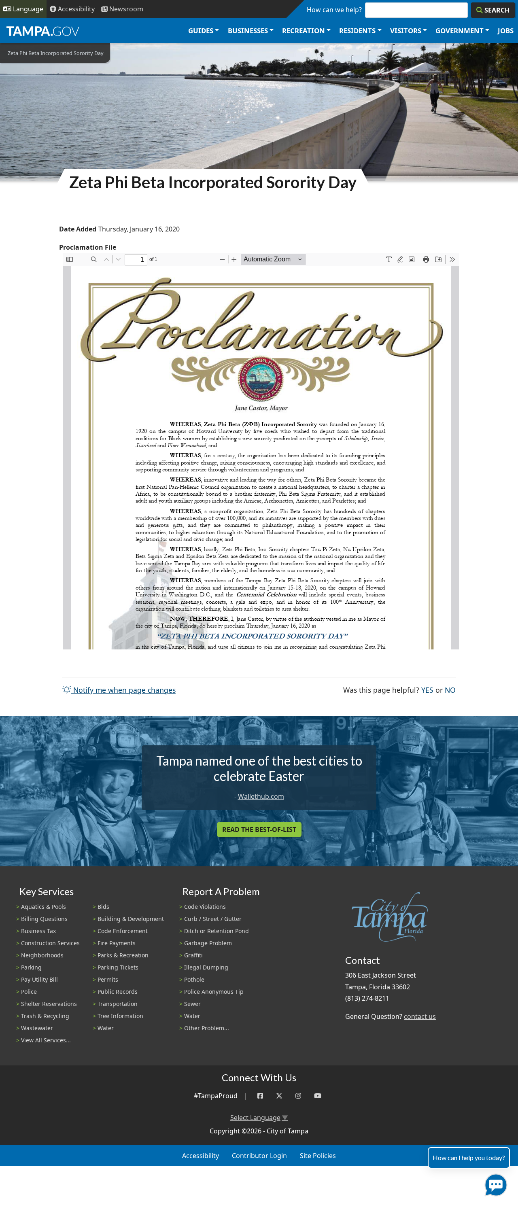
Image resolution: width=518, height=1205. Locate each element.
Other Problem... (206, 1028)
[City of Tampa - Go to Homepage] (42, 30)
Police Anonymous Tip (214, 991)
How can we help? (334, 9)
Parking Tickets (118, 967)
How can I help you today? (469, 1157)
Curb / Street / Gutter (213, 919)
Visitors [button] (405, 30)
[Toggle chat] (494, 1183)
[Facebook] (260, 1096)
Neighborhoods (42, 955)
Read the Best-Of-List (259, 829)
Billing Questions (44, 919)
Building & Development (131, 919)
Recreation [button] (303, 30)
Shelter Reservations (49, 1004)
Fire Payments (117, 943)
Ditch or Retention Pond (216, 931)
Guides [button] (200, 30)
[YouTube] (318, 1096)
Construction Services (50, 943)
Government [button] (459, 30)
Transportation (118, 1004)
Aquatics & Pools (43, 906)
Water (106, 1028)
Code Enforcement (123, 931)
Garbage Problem (208, 943)
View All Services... (46, 1040)
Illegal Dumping (206, 967)
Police (29, 991)
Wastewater (37, 1028)
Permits (108, 979)
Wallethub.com (261, 796)
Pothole (194, 979)
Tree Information (120, 1016)
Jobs (506, 30)
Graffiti (193, 955)
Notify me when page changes (123, 690)
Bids (103, 906)
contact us (420, 1016)
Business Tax (38, 931)
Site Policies (318, 1155)
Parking (31, 967)
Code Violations (205, 906)
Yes (427, 690)
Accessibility (200, 1155)
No (450, 690)
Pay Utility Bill (39, 979)
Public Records (118, 991)
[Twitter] (279, 1096)
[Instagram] (298, 1096)
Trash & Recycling (45, 1016)
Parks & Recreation (123, 955)
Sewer (192, 1004)
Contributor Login (259, 1155)
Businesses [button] (248, 30)
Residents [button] (357, 30)
